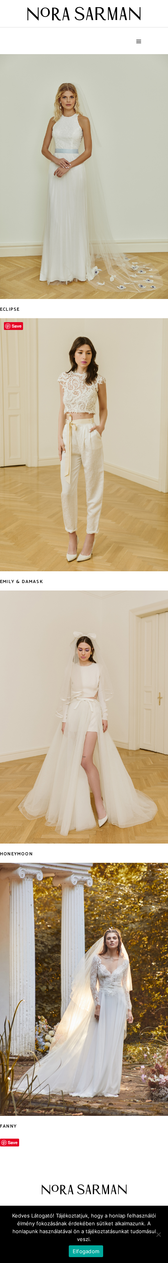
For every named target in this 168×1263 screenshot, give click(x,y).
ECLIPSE (10, 309)
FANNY (8, 1126)
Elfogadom (86, 1251)
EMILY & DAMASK (21, 581)
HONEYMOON (16, 854)
